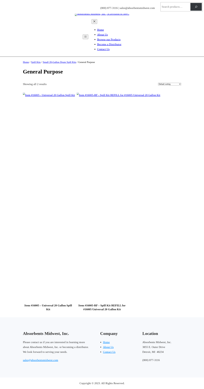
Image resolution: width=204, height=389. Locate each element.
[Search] (196, 7)
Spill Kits (36, 62)
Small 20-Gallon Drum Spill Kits (59, 62)
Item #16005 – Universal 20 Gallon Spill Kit (48, 307)
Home (26, 62)
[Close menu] (94, 21)
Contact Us (109, 351)
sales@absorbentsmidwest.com (40, 360)
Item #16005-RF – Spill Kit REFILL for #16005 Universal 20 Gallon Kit (102, 307)
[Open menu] (85, 37)
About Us (108, 347)
